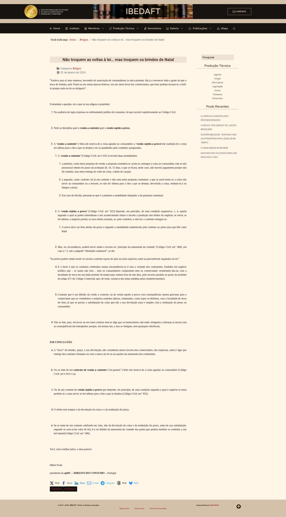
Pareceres (217, 94)
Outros (217, 90)
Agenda (217, 74)
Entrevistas (217, 98)
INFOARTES (214, 505)
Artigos (77, 68)
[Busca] (234, 28)
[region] (143, 11)
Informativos (217, 82)
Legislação (217, 86)
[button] (54, 482)
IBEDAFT (143, 11)
